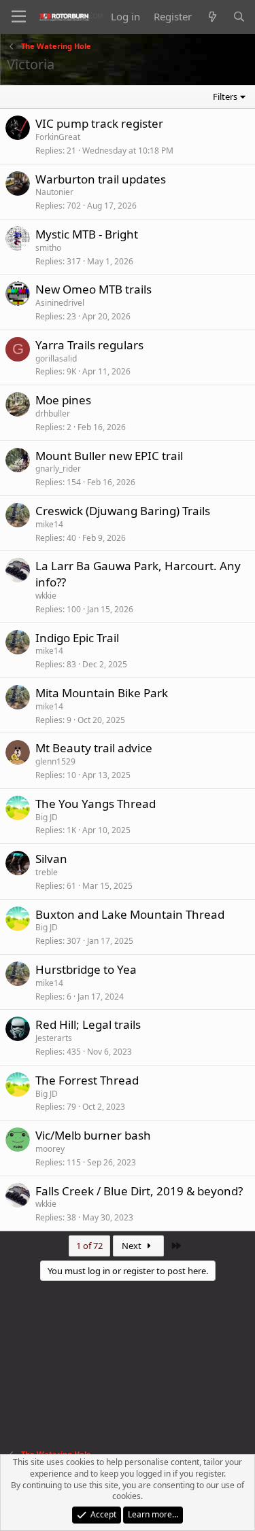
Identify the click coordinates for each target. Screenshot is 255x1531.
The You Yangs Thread (95, 803)
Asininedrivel (59, 303)
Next (132, 1245)
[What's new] (212, 16)
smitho (48, 247)
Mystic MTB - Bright (86, 234)
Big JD (46, 817)
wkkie (45, 595)
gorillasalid (56, 358)
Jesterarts (53, 1038)
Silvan (51, 858)
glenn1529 (55, 761)
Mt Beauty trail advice (93, 748)
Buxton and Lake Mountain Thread (129, 914)
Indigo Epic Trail (77, 638)
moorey (50, 1149)
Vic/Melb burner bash (93, 1135)
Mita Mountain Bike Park (101, 693)
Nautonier (54, 192)
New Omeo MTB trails (93, 289)
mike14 (49, 524)
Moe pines (63, 400)
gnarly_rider (58, 468)
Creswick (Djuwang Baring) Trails (122, 510)
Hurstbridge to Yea (86, 969)
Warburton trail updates (100, 179)
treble (46, 872)
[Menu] (19, 17)
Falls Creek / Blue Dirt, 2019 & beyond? (139, 1191)
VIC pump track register (99, 123)
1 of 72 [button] (89, 1245)
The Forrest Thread (87, 1080)
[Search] (239, 16)
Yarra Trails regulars (89, 345)
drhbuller (52, 413)
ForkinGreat (57, 137)
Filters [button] (225, 96)
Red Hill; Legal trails (88, 1024)
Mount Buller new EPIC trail (109, 455)
